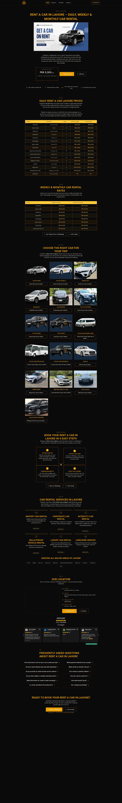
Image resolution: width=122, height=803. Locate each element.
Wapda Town (77, 562)
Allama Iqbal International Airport (66, 562)
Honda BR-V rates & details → (36, 310)
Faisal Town (85, 562)
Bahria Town (47, 562)
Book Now (96, 2)
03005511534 (67, 601)
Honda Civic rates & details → (85, 284)
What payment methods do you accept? (80, 662)
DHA (29, 562)
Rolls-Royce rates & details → (85, 392)
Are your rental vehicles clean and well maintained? (42, 667)
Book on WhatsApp (55, 486)
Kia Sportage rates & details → (61, 310)
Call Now (81, 74)
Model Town (55, 562)
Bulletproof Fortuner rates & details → (36, 420)
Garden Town (92, 562)
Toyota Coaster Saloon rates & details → (36, 365)
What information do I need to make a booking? (42, 680)
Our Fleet (61, 2)
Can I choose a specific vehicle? (80, 671)
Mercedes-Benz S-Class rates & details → (61, 393)
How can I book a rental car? (79, 676)
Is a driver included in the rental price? (42, 685)
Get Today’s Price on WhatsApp (55, 234)
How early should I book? (80, 680)
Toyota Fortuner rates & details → (85, 310)
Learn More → (36, 528)
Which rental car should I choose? (80, 667)
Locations (53, 2)
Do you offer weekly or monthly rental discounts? (42, 676)
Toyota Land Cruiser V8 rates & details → (60, 365)
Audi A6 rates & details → (85, 364)
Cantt (61, 566)
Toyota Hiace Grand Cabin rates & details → (85, 337)
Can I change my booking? (80, 685)
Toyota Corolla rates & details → (61, 284)
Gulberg (34, 562)
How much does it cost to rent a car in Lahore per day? (42, 662)
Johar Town (41, 562)
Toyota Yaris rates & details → (36, 284)
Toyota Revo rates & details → (61, 336)
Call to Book (74, 234)
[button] (98, 635)
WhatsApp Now (67, 74)
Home (47, 2)
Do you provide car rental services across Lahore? (42, 671)
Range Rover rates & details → (36, 392)
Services (68, 2)
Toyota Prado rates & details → (36, 336)
